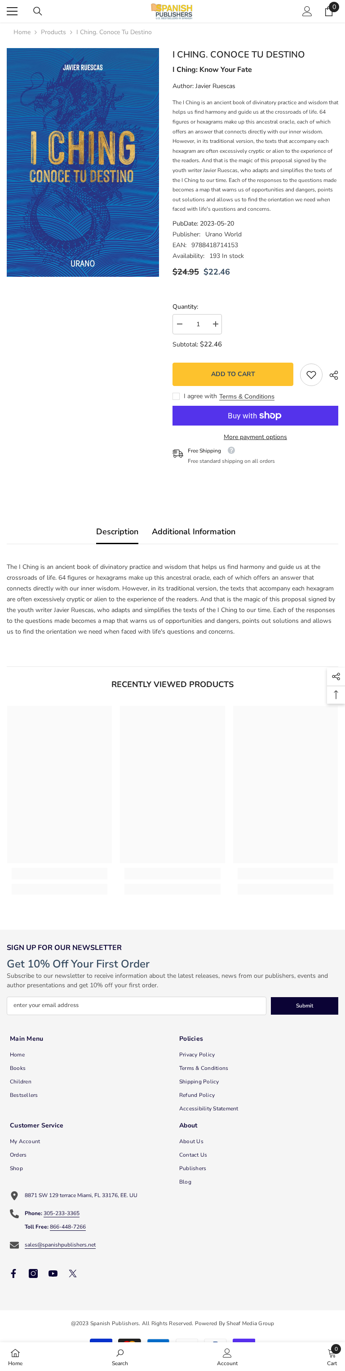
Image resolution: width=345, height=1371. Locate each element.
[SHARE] (330, 375)
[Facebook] (13, 1273)
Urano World (223, 234)
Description (117, 531)
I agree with (200, 396)
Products (53, 32)
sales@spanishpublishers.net (60, 1244)
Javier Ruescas (215, 86)
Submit (304, 1005)
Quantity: (185, 306)
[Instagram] (33, 1273)
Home (22, 32)
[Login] (307, 11)
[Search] (37, 11)
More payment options (255, 437)
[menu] (12, 11)
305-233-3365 (62, 1213)
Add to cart (233, 374)
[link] (311, 375)
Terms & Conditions (246, 396)
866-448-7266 (68, 1226)
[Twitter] (72, 1273)
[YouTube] (53, 1273)
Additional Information (193, 531)
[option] (83, 162)
